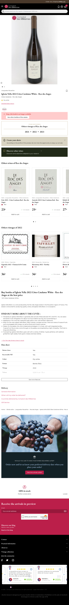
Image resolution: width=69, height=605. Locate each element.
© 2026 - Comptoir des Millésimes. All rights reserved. (16, 589)
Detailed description (7, 103)
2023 (42, 131)
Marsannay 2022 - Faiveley (40, 264)
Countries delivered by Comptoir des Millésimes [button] (18, 399)
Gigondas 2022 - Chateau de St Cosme (13, 264)
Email (3, 508)
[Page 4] (37, 286)
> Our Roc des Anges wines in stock (12, 340)
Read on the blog (7, 530)
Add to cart (15, 214)
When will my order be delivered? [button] (13, 395)
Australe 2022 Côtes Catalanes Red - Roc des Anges (45, 201)
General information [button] (8, 391)
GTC (46, 589)
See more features (34, 379)
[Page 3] (35, 286)
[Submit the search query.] (3, 11)
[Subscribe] (65, 511)
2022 (35, 131)
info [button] (64, 1)
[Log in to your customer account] (62, 7)
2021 (28, 131)
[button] (24, 490)
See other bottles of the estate (18, 117)
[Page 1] (33, 221)
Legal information (38, 589)
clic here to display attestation (50, 587)
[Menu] (2, 6)
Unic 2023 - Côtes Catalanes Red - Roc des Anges (15, 201)
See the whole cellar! (34, 472)
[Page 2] (35, 221)
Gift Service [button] (5, 402)
